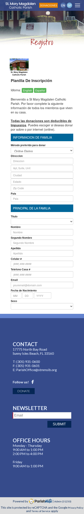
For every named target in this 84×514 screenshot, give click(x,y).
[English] (63, 5)
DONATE (23, 391)
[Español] (69, 5)
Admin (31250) (62, 501)
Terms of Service (40, 510)
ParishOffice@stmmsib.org (36, 370)
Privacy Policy (75, 507)
